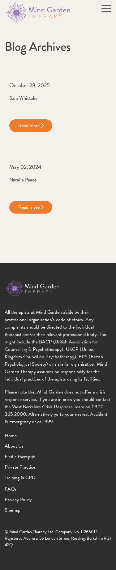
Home (11, 435)
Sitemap (12, 510)
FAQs (11, 489)
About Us (14, 446)
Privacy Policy (18, 499)
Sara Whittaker (24, 98)
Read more (29, 125)
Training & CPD (20, 477)
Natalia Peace (23, 179)
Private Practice (20, 467)
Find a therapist (20, 456)
